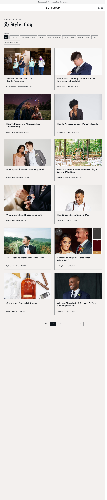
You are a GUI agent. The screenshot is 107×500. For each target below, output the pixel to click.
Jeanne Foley (12, 87)
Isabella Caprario (64, 177)
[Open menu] (3, 8)
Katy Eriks (62, 87)
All (6, 37)
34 (73, 324)
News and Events (54, 37)
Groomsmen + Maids (28, 37)
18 (53, 324)
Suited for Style (69, 37)
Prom (94, 37)
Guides (41, 37)
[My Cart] (102, 7)
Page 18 (18, 19)
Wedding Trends (83, 37)
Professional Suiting (11, 42)
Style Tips (14, 37)
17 (46, 324)
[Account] (98, 7)
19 (60, 324)
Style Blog (8, 19)
